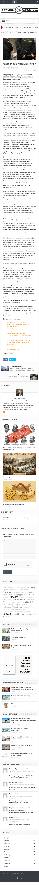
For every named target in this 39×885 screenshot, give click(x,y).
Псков (22, 592)
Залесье (24, 587)
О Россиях (14, 704)
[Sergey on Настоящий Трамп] (5, 809)
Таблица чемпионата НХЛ (19, 637)
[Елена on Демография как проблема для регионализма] (5, 819)
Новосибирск (21, 611)
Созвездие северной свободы (16, 333)
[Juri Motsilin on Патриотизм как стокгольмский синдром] (5, 784)
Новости (6, 846)
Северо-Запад (23, 605)
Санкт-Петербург (14, 594)
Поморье (7, 602)
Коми (31, 592)
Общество (15, 68)
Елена (11, 817)
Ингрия (20, 614)
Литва (13, 587)
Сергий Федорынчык (16, 769)
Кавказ (18, 587)
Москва (14, 597)
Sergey (11, 808)
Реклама (6, 857)
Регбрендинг (7, 855)
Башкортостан (28, 594)
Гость (11, 794)
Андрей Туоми (6, 67)
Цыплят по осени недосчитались (14, 504)
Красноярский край (9, 611)
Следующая (22, 375)
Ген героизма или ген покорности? (17, 322)
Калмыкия (18, 590)
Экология (7, 860)
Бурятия (6, 600)
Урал (21, 607)
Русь (26, 614)
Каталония (10, 590)
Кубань (5, 605)
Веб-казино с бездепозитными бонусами (21, 646)
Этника (6, 866)
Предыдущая (17, 366)
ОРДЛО (12, 600)
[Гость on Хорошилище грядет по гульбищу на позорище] (5, 796)
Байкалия (21, 602)
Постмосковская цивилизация (21, 696)
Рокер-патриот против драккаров (14, 477)
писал (25, 287)
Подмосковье (30, 600)
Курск (5, 590)
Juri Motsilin (13, 782)
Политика (21, 68)
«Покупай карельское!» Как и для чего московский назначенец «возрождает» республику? (18, 342)
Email (34, 70)
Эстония (31, 587)
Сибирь (7, 614)
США (28, 611)
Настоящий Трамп (27, 808)
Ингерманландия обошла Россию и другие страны (22, 754)
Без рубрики (7, 838)
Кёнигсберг (20, 599)
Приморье (26, 590)
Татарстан (13, 604)
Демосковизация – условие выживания (20, 729)
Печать (28, 70)
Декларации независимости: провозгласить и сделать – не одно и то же (23, 720)
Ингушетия (7, 587)
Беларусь (6, 597)
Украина (29, 601)
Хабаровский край (10, 607)
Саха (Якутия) (15, 609)
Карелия (11, 353)
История (10, 68)
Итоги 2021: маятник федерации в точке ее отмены (22, 746)
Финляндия (16, 592)
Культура (7, 843)
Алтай (21, 597)
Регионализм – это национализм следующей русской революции (22, 688)
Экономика (28, 68)
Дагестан (14, 602)
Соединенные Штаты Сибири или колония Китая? (22, 738)
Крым (15, 614)
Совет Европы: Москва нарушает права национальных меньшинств (22, 369)
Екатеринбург (28, 597)
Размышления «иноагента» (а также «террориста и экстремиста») (19, 448)
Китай (27, 592)
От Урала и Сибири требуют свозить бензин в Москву (23, 629)
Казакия (23, 609)
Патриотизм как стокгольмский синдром (23, 784)
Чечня (5, 594)
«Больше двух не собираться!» (18, 377)
